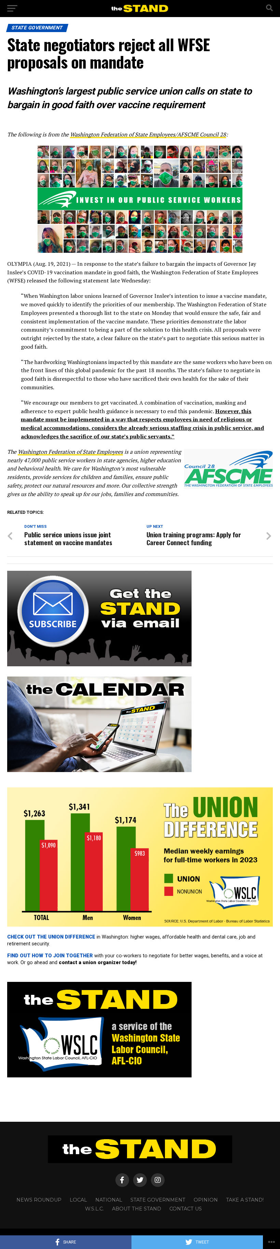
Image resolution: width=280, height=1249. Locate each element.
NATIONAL (108, 1200)
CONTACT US (185, 1209)
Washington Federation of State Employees (70, 451)
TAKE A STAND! (245, 1200)
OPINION (206, 1200)
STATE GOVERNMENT (157, 1200)
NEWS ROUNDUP (38, 1200)
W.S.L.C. (94, 1209)
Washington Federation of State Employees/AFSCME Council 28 (148, 134)
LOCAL (78, 1200)
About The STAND (136, 1209)
